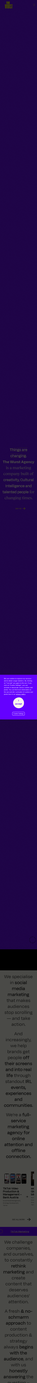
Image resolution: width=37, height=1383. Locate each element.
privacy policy (20, 694)
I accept (18, 702)
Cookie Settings (18, 714)
